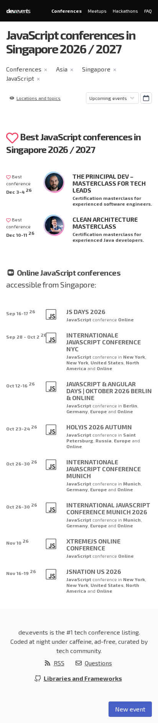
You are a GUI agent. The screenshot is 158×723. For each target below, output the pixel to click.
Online (126, 319)
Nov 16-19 (21, 572)
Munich (132, 483)
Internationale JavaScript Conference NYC (103, 341)
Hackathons (125, 10)
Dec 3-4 (19, 190)
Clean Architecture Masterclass (105, 223)
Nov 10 (17, 541)
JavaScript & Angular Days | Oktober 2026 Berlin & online (109, 390)
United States (107, 362)
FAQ (148, 10)
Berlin (130, 405)
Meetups (97, 10)
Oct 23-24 (21, 427)
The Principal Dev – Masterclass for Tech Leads (109, 183)
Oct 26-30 (21, 462)
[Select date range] (146, 98)
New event (130, 709)
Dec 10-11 (20, 234)
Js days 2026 (85, 311)
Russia (103, 440)
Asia (61, 69)
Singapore (96, 69)
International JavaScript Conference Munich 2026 (108, 508)
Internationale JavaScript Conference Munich (103, 468)
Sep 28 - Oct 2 (26, 335)
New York (134, 356)
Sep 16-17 (20, 312)
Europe (99, 411)
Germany (77, 411)
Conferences (66, 10)
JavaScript (20, 78)
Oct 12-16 (20, 384)
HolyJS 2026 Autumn (99, 426)
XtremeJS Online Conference (93, 544)
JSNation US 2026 (93, 571)
